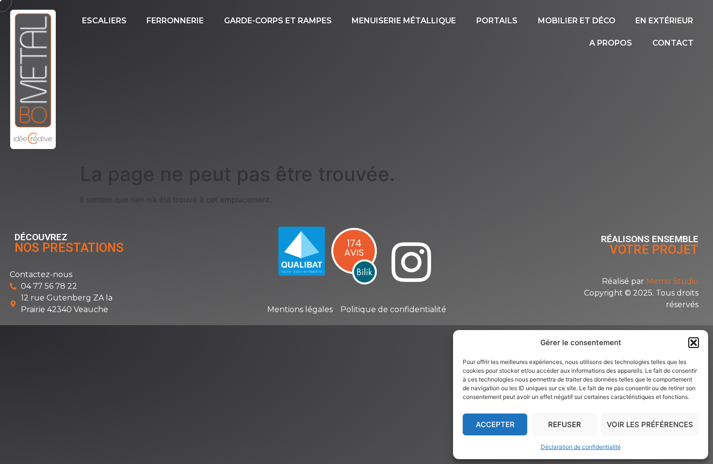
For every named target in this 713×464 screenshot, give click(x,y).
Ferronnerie (175, 20)
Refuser (564, 424)
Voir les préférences (650, 424)
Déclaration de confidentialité (581, 446)
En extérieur (664, 20)
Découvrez (41, 237)
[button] (693, 343)
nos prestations (69, 247)
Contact (673, 43)
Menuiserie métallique (404, 20)
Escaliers (104, 20)
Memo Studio (672, 281)
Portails (497, 20)
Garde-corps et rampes (278, 20)
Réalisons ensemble (649, 239)
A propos (610, 43)
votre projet (654, 249)
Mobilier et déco (577, 20)
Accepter (495, 424)
